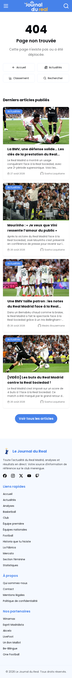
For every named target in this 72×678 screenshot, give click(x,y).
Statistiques (10, 565)
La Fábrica (9, 547)
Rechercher (55, 78)
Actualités (55, 67)
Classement (21, 78)
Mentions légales (14, 595)
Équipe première (13, 524)
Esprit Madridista (13, 625)
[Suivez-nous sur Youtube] (29, 476)
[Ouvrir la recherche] (66, 5)
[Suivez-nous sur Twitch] (37, 476)
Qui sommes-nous (15, 583)
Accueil (21, 67)
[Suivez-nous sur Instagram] (13, 476)
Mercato (8, 553)
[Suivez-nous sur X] (21, 476)
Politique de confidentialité (20, 601)
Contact (8, 589)
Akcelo (7, 631)
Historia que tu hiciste (17, 541)
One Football (11, 654)
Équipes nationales (15, 529)
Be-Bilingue (10, 648)
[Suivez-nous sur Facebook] (5, 476)
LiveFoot (8, 636)
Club (6, 518)
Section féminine (14, 559)
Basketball (9, 512)
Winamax (9, 619)
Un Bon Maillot (12, 642)
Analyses (8, 506)
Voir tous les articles (36, 418)
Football (8, 535)
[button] (6, 6)
